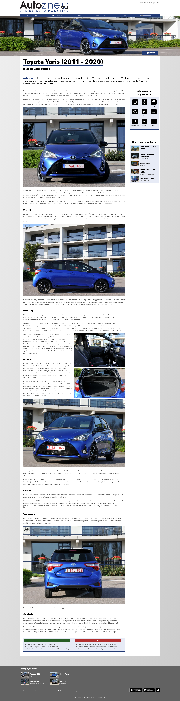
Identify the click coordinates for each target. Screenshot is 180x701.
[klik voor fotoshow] (74, 186)
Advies (79, 15)
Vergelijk (100, 15)
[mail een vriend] (144, 104)
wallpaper (77, 691)
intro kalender (36, 691)
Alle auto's (32, 15)
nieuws (67, 691)
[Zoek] (152, 15)
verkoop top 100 (54, 691)
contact (23, 691)
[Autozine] (90, 6)
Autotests (57, 15)
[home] (157, 691)
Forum (122, 15)
